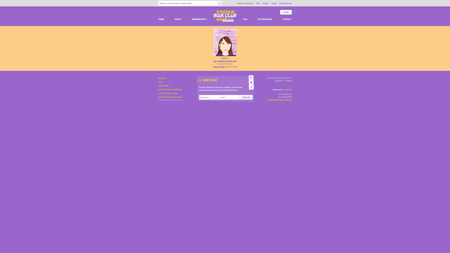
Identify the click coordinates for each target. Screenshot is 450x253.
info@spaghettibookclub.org (280, 100)
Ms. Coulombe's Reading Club (225, 61)
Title (258, 3)
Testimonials (265, 19)
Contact (287, 19)
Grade (274, 3)
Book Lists (162, 78)
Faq (245, 19)
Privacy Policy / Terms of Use (170, 97)
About (178, 19)
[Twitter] (251, 82)
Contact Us (287, 90)
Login (286, 12)
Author (265, 3)
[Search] (219, 3)
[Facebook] (251, 87)
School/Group (285, 3)
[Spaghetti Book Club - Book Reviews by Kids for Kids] (225, 16)
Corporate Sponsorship (168, 93)
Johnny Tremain (219, 67)
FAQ (160, 82)
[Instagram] (251, 77)
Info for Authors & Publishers (170, 89)
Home (161, 19)
